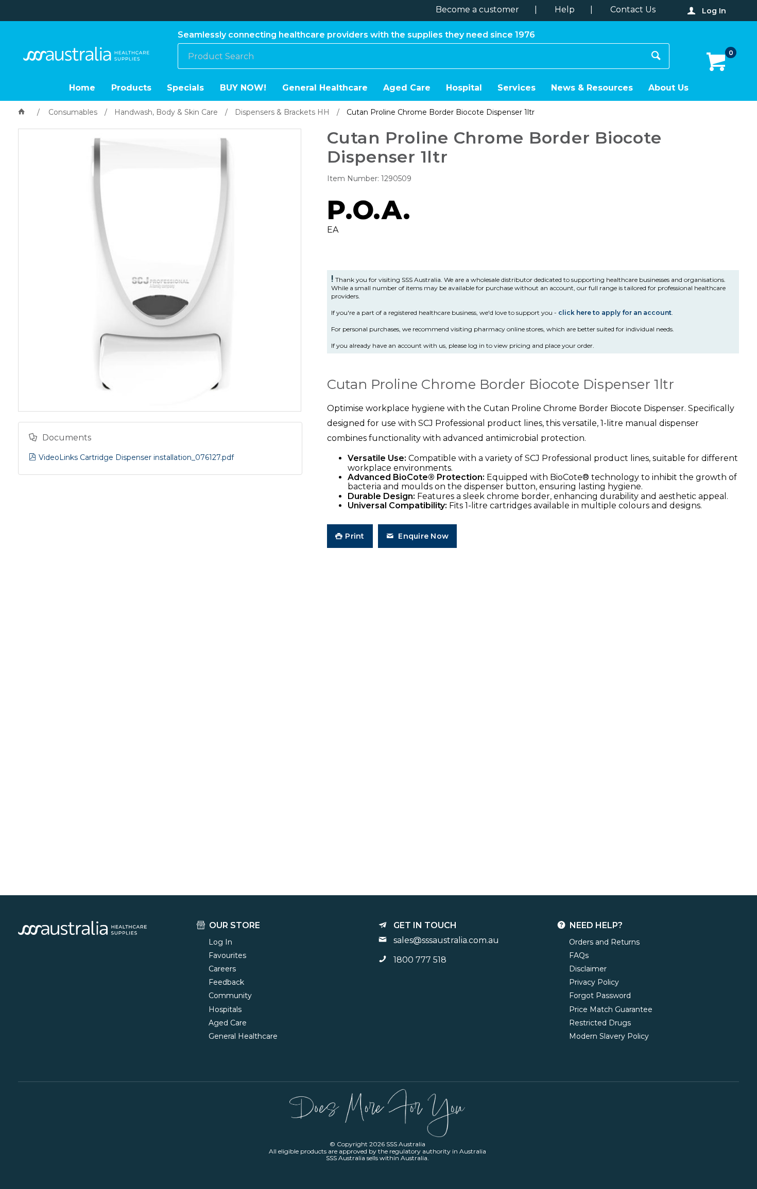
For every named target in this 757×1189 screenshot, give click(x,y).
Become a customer (477, 9)
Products (131, 88)
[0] (717, 62)
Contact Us (633, 9)
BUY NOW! (243, 88)
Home (82, 88)
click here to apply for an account (615, 312)
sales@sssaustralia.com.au (446, 940)
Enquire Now (422, 536)
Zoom (170, 234)
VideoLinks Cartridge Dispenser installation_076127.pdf (136, 457)
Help (565, 9)
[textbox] (411, 56)
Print (354, 536)
